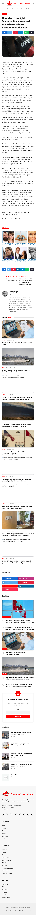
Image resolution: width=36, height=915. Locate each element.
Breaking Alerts (6, 897)
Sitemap (4, 865)
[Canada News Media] (18, 3)
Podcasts (4, 892)
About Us (4, 849)
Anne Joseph (13, 292)
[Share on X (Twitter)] (9, 32)
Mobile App (5, 889)
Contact (4, 852)
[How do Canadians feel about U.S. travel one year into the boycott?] (18, 438)
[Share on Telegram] (20, 32)
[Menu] (3, 3)
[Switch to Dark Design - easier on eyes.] (33, 3)
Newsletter (5, 884)
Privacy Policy (6, 857)
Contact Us (29, 911)
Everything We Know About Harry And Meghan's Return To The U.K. (21, 261)
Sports (4, 833)
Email (18, 709)
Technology (5, 836)
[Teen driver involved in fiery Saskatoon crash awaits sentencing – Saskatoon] (18, 493)
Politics (4, 828)
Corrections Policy (7, 873)
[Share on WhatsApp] (26, 32)
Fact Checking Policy (8, 868)
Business (4, 831)
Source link (5, 227)
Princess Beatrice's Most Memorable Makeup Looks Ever (8, 261)
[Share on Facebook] (4, 32)
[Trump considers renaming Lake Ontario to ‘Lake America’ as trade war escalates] (18, 356)
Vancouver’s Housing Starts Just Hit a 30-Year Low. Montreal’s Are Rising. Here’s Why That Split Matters (19, 686)
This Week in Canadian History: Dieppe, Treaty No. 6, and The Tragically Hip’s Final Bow (19, 622)
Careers (4, 855)
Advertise (4, 863)
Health (4, 839)
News (4, 14)
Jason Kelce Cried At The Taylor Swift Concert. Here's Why (8, 245)
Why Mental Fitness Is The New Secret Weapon (21, 244)
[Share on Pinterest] (15, 32)
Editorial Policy (6, 870)
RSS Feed (4, 887)
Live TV (4, 894)
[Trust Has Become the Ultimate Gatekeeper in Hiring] (18, 329)
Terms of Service (6, 860)
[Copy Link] (31, 32)
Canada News (6, 616)
